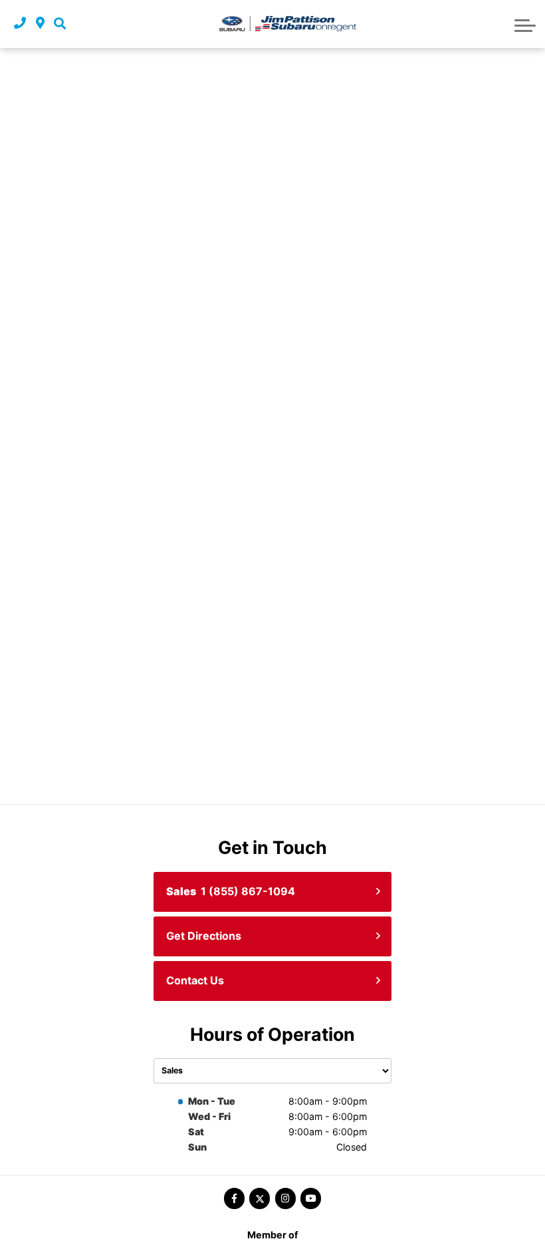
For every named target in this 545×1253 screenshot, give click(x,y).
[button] (59, 23)
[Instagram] (285, 1198)
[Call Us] (20, 23)
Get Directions (203, 935)
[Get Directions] (40, 23)
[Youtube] (310, 1198)
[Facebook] (234, 1198)
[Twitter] (259, 1198)
